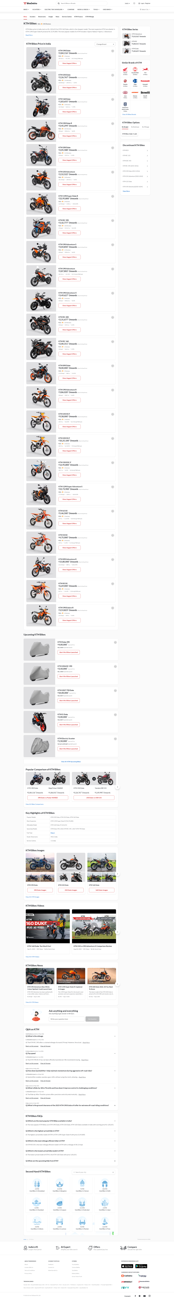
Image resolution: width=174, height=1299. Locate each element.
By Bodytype (135, 127)
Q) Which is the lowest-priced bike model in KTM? (45, 1151)
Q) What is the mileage (34, 1036)
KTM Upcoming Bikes (74, 761)
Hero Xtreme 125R (29, 1288)
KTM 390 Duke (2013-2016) (131, 171)
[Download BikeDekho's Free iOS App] (127, 1266)
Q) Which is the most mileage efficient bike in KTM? (45, 1141)
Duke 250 (63, 1288)
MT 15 (47, 1284)
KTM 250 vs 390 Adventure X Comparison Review (93, 946)
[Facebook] (135, 1296)
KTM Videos (35, 957)
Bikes (25, 16)
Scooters (32, 16)
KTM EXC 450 (127, 161)
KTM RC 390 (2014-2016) (130, 166)
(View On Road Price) (82, 53)
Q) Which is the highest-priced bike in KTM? (42, 1131)
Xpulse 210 (80, 1284)
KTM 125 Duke (127, 181)
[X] (139, 1296)
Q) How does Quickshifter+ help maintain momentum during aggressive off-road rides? (59, 1071)
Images (51, 16)
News (57, 16)
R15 (60, 1284)
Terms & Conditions (30, 1270)
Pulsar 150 (57, 1288)
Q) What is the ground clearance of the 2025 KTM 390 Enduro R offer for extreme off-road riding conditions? (67, 1105)
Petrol (53, 833)
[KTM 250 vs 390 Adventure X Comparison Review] (94, 926)
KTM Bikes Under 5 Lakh (129, 134)
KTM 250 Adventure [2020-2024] (133, 176)
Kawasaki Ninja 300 (73, 1288)
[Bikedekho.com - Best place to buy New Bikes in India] (30, 3)
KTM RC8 (125, 150)
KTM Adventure (137, 34)
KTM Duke (135, 48)
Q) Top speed (31, 1053)
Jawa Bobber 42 (83, 1288)
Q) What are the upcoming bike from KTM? (42, 1161)
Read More (29, 35)
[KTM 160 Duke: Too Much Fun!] (48, 926)
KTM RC (134, 41)
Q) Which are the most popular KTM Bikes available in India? (49, 1121)
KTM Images (35, 897)
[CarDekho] (126, 1275)
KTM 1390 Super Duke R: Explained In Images (70, 988)
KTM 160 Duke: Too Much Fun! (39, 946)
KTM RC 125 (126, 155)
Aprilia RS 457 (49, 1288)
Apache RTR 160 (39, 1288)
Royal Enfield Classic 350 (37, 1284)
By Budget (125, 127)
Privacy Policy (28, 1273)
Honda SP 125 (54, 1284)
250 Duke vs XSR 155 (94, 798)
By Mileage (145, 127)
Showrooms (42, 16)
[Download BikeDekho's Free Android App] (141, 1266)
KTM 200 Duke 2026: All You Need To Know (101, 988)
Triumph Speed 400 (106, 1284)
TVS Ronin (73, 1284)
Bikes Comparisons (38, 804)
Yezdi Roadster (96, 1284)
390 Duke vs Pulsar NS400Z (48, 798)
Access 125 (66, 1284)
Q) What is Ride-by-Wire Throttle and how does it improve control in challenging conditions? (61, 1088)
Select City (145, 9)
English (126, 3)
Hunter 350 (27, 1284)
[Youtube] (144, 1296)
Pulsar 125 (87, 1284)
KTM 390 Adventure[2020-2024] (133, 186)
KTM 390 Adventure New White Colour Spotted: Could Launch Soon (39, 988)
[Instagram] (149, 1296)
